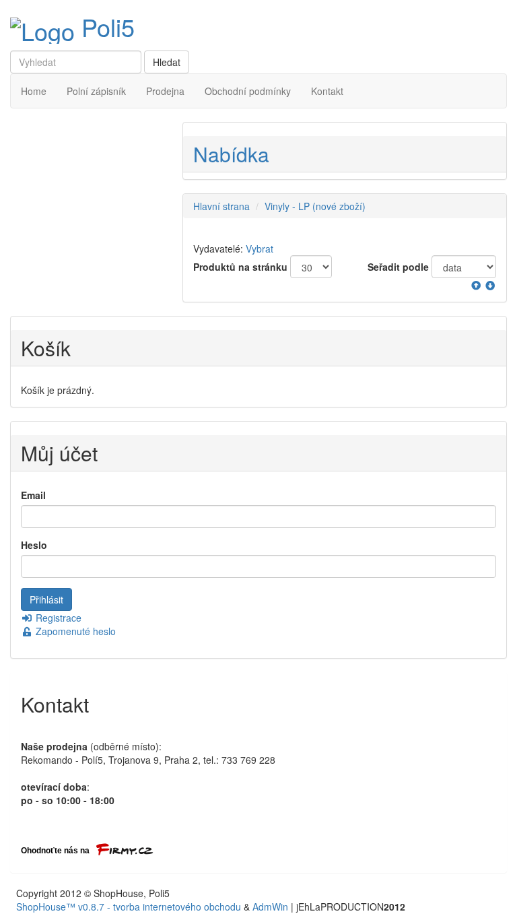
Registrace (57, 617)
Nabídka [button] (231, 153)
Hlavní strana (221, 206)
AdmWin (270, 906)
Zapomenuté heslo (74, 631)
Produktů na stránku (240, 266)
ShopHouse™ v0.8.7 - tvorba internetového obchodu (128, 906)
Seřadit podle (398, 266)
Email (33, 495)
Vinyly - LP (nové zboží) (315, 206)
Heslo (34, 545)
